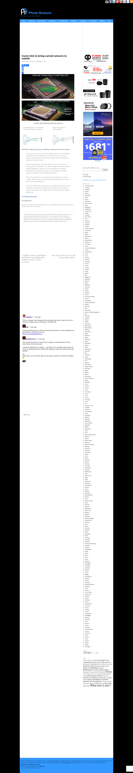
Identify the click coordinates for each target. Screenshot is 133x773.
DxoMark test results (105, 664)
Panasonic (87, 483)
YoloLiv (87, 631)
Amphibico (88, 209)
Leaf (86, 390)
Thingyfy (87, 582)
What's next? (86, 686)
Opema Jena (88, 475)
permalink (62, 205)
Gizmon (87, 318)
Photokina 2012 (105, 676)
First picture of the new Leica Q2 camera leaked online (63, 256)
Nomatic (87, 464)
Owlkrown (88, 481)
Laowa (87, 388)
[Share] (48, 73)
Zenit (86, 639)
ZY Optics (87, 646)
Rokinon (87, 530)
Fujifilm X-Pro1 (104, 666)
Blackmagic (88, 236)
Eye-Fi (87, 298)
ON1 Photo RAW (101, 672)
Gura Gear (87, 324)
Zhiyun (87, 641)
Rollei (86, 532)
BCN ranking (98, 660)
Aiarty (86, 199)
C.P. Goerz (88, 244)
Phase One (88, 493)
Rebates (90, 679)
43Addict (102, 21)
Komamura (88, 376)
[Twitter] (48, 69)
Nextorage (88, 452)
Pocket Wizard (89, 501)
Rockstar (87, 528)
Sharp (86, 551)
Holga (86, 337)
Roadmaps (97, 679)
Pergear (87, 491)
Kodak (87, 372)
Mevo (86, 433)
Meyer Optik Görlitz (90, 435)
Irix (86, 353)
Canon (87, 250)
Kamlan (87, 363)
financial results (88, 666)
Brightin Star (88, 240)
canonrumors (87, 662)
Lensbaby (87, 400)
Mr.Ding (87, 446)
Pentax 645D (86, 674)
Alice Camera (88, 203)
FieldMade (88, 300)
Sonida (87, 571)
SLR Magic (88, 563)
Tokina (87, 590)
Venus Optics (88, 604)
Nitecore (87, 460)
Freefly (87, 304)
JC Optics (87, 355)
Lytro (86, 413)
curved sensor (48, 205)
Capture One (88, 252)
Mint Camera (88, 440)
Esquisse (87, 293)
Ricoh (86, 526)
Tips (108, 21)
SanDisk (87, 541)
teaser (85, 681)
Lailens (87, 386)
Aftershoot (88, 195)
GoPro (86, 322)
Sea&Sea (87, 545)
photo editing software (94, 676)
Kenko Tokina (89, 366)
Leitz (86, 396)
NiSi (86, 456)
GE (86, 314)
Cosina (87, 267)
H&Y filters (88, 326)
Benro (86, 234)
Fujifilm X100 (87, 668)
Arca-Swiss (88, 217)
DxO (86, 283)
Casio (86, 254)
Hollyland (87, 339)
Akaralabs (87, 201)
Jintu (86, 357)
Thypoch (87, 586)
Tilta (86, 588)
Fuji (86, 308)
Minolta (87, 436)
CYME (87, 269)
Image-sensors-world (30, 196)
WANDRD (88, 615)
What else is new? (100, 685)
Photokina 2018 (105, 677)
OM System (88, 471)
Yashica (87, 625)
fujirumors (95, 668)
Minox (87, 438)
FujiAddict (74, 21)
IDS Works (88, 343)
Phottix (87, 497)
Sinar (86, 555)
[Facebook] (48, 67)
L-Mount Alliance (103, 670)
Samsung (87, 538)
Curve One (38, 149)
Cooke (87, 265)
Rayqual (87, 522)
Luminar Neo (93, 672)
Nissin (86, 458)
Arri (86, 219)
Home (24, 21)
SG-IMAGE (88, 549)
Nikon (86, 454)
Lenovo (87, 398)
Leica (86, 394)
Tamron (87, 578)
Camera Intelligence (90, 248)
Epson (86, 289)
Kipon (86, 370)
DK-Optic (87, 279)
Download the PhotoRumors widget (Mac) (30, 764)
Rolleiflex (87, 534)
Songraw (87, 569)
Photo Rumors (40, 13)
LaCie (86, 384)
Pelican (87, 487)
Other (36, 205)
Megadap (87, 425)
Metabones (88, 429)
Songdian (87, 567)
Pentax (87, 489)
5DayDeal (85, 660)
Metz (86, 431)
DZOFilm (87, 285)
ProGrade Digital (89, 518)
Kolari (86, 374)
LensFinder (31, 21)
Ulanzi (87, 602)
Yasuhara (87, 627)
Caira (86, 246)
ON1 (86, 473)
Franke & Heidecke (90, 302)
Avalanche (88, 230)
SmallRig (87, 565)
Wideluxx (87, 619)
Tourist (87, 598)
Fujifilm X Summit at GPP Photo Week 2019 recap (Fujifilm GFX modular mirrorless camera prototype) (34, 258)
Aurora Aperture (89, 228)
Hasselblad (88, 331)
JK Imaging (88, 359)
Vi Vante (87, 606)
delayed (99, 664)
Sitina (86, 559)
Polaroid (87, 505)
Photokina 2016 (96, 678)
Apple (86, 213)
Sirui (86, 557)
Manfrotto (87, 421)
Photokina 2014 (87, 678)
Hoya (86, 341)
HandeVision (88, 328)
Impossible (88, 349)
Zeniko (87, 637)
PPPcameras (88, 508)
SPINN (87, 575)
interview (101, 668)
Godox (87, 320)
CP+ (110, 662)
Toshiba (87, 596)
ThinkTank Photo (89, 584)
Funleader (87, 310)
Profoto (87, 514)
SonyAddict (83, 21)
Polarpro (87, 506)
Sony (86, 573)
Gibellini (87, 316)
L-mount (95, 670)
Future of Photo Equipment (92, 312)
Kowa (86, 380)
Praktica (87, 512)
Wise (86, 621)
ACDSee (87, 189)
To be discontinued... (95, 681)
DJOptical (87, 277)
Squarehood (88, 576)
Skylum (87, 561)
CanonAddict (93, 21)
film (111, 664)
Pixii (86, 499)
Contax (87, 263)
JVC (86, 361)
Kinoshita (87, 368)
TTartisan (87, 600)
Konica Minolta (89, 378)
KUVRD (87, 382)
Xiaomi (87, 623)
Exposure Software (90, 296)
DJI (86, 275)
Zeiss (86, 635)
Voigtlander (88, 613)
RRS (86, 536)
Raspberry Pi (88, 520)
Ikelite (87, 345)
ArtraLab (87, 223)
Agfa (86, 197)
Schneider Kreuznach (90, 543)
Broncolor (87, 242)
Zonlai (87, 645)
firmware (97, 666)
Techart (87, 580)
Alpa (86, 205)
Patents (109, 671)
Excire (87, 294)
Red (86, 524)
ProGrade (87, 516)
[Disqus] (48, 338)
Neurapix (87, 450)
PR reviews (88, 510)
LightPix (87, 407)
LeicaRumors (53, 21)
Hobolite (87, 335)
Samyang (87, 540)
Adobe (87, 191)
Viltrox (87, 608)
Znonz (87, 643)
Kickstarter (87, 669)
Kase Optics (88, 364)
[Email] (48, 71)
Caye (86, 256)
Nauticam (87, 448)
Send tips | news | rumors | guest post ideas (94, 180)
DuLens (87, 281)
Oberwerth (88, 468)
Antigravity (88, 211)
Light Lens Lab (89, 405)
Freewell (87, 306)
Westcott (87, 617)
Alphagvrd (88, 207)
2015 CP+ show (91, 660)
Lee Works (88, 392)
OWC (86, 479)
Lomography (88, 411)
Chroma (87, 259)
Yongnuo (87, 633)
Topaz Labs (88, 594)
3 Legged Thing (89, 186)
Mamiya (87, 417)
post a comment (36, 206)
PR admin (26, 61)
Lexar (86, 401)
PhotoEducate (88, 495)
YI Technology (89, 629)
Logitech (87, 409)
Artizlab (87, 221)
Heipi (86, 333)
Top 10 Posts (88, 592)
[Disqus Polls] (48, 289)
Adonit (87, 193)
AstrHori (87, 224)
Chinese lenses (97, 662)
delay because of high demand (90, 664)
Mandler (87, 419)
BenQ (86, 232)
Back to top (27, 414)
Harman (87, 329)
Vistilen (87, 610)
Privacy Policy (66, 762)
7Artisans (87, 188)
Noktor (87, 462)
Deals (86, 271)
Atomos (87, 226)
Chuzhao (87, 261)
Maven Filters (88, 423)
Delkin (87, 273)
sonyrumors (104, 679)
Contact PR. (42, 766)
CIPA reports (105, 662)
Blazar (87, 238)
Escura (87, 291)
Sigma (86, 553)
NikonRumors (42, 21)
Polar (86, 503)
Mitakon (87, 442)
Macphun (87, 415)
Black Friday (105, 660)
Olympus (87, 470)
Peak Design (88, 485)
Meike (87, 427)
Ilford (86, 347)
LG (86, 403)
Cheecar (87, 258)
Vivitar (87, 611)
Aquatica (87, 215)
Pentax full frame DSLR (94, 674)
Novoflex (87, 466)
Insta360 (87, 351)
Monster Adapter (89, 444)
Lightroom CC (86, 672)
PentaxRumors (63, 21)
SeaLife (87, 547)
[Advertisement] (48, 39)
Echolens (87, 287)
